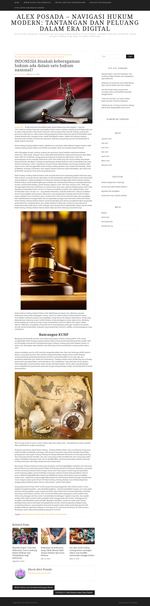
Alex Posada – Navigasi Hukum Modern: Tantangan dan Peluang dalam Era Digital (75, 22)
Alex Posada (20, 74)
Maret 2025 (105, 161)
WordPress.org (107, 226)
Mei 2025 (104, 152)
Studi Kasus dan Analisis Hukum (29, 8)
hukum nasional (33, 514)
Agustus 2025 (106, 139)
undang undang (60, 514)
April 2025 (105, 156)
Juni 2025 (105, 147)
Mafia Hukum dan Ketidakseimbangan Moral (33, 587)
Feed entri (105, 217)
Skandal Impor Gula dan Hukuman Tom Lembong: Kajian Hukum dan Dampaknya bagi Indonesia (24, 553)
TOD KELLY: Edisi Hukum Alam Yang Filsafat (74, 593)
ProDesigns (133, 602)
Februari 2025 (106, 165)
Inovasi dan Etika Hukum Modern (70, 2)
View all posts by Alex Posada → (40, 573)
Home (17, 2)
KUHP (51, 514)
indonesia (44, 514)
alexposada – (20, 127)
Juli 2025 (104, 143)
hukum (23, 514)
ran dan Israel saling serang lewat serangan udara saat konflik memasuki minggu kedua (116, 92)
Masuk (104, 213)
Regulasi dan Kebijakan (100, 2)
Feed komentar (107, 221)
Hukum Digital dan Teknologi (37, 2)
